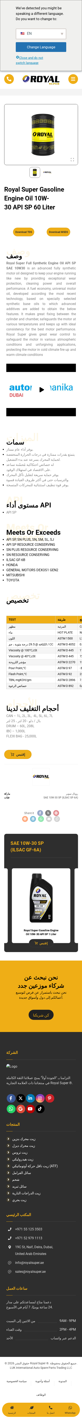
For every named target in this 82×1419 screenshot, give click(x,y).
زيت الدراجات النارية (26, 1193)
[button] (73, 79)
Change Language (41, 47)
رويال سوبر (72, 793)
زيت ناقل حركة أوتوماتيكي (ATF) (35, 1166)
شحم (15, 1180)
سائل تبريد (19, 1186)
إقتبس (20, 754)
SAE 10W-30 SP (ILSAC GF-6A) (61, 797)
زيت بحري (19, 1200)
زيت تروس (20, 1152)
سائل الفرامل (21, 1173)
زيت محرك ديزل (23, 1146)
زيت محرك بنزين (24, 1139)
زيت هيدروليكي (22, 1159)
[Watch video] (41, 390)
